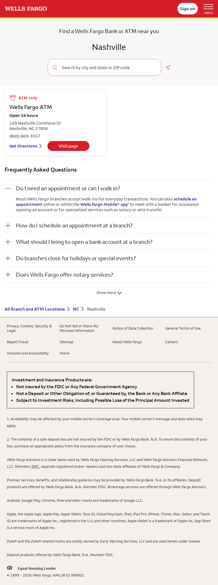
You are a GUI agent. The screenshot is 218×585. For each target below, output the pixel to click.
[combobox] (109, 68)
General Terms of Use (183, 328)
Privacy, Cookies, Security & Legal (29, 328)
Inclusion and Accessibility (28, 353)
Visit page (68, 146)
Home (65, 353)
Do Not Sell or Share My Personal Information (79, 328)
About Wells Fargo (127, 342)
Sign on (187, 8)
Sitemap (66, 342)
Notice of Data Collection (132, 328)
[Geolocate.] (168, 67)
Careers (171, 342)
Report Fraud (17, 342)
